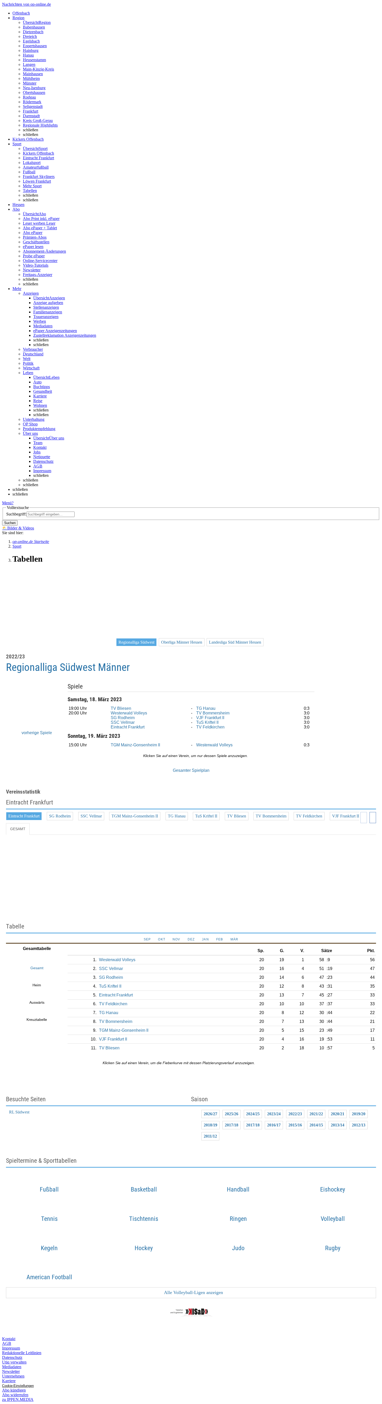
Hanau (28, 55)
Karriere (40, 396)
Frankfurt (30, 111)
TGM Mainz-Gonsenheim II (135, 745)
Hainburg (30, 50)
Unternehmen (13, 1376)
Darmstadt (31, 116)
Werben (39, 321)
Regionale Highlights (40, 125)
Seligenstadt (33, 106)
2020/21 (337, 1113)
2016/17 (274, 1125)
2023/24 (274, 1113)
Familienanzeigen (47, 312)
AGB (37, 466)
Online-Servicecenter (40, 260)
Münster (29, 83)
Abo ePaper (32, 232)
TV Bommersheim (212, 713)
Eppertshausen (35, 46)
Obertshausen (34, 92)
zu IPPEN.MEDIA (18, 1399)
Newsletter (32, 270)
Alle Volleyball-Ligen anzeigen (193, 1292)
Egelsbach (31, 41)
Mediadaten (42, 326)
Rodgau (29, 97)
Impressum (42, 471)
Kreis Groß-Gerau (38, 120)
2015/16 (295, 1125)
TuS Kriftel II (207, 722)
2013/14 (337, 1125)
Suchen (10, 523)
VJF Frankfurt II (210, 717)
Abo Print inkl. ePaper (41, 218)
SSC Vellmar (123, 722)
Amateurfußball (36, 167)
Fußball (29, 172)
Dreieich (30, 36)
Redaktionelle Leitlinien (21, 1353)
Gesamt (17, 829)
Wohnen (40, 405)
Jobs (37, 452)
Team (37, 443)
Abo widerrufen (15, 1395)
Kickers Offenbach (38, 153)
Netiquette (41, 457)
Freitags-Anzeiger (37, 274)
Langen (29, 64)
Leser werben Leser (39, 223)
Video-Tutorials (35, 265)
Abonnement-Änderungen (44, 251)
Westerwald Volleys (129, 713)
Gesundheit (42, 391)
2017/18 (231, 1125)
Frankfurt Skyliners (39, 176)
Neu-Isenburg (34, 88)
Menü (7, 503)
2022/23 (295, 1113)
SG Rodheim (123, 717)
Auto (37, 382)
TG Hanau (205, 708)
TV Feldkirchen (210, 727)
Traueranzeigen (45, 316)
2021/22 (316, 1113)
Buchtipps (41, 386)
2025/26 (231, 1113)
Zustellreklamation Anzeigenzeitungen (64, 335)
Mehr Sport (32, 186)
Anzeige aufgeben (48, 302)
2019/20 (358, 1113)
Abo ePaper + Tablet (40, 228)
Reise (37, 400)
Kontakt (40, 447)
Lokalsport (32, 162)
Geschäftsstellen (36, 242)
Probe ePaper (34, 256)
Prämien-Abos (35, 237)
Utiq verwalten (14, 1362)
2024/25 (253, 1113)
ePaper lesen (33, 246)
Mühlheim (31, 78)
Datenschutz (43, 461)
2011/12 (210, 1136)
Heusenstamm (34, 60)
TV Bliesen (121, 708)
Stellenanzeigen (46, 307)
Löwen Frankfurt (37, 181)
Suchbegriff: (16, 514)
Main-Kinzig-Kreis (38, 69)
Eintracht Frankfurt (38, 158)
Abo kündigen (14, 1390)
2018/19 (210, 1125)
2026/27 (210, 1113)
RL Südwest (19, 1112)
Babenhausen (34, 27)
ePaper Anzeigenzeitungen (55, 330)
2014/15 (316, 1125)
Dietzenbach (33, 32)
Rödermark (32, 102)
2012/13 (358, 1125)
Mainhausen (33, 74)
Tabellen (30, 190)
